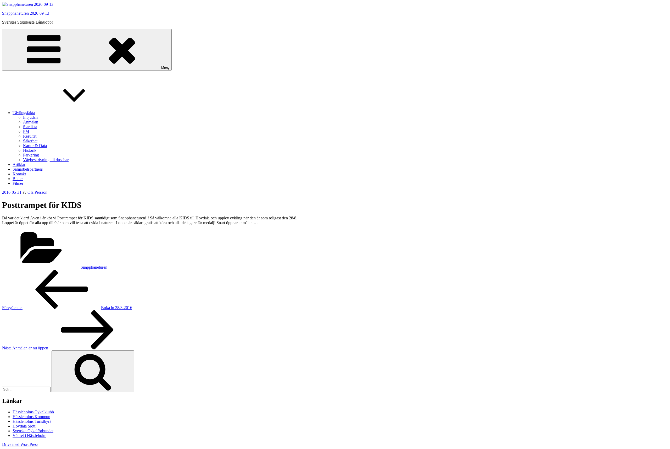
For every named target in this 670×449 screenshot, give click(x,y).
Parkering (31, 155)
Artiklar (19, 164)
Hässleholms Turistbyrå (32, 421)
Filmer (18, 183)
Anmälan (30, 122)
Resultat (29, 136)
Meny (165, 68)
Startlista (30, 127)
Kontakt (19, 174)
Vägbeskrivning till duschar (46, 160)
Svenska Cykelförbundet (33, 431)
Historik (29, 150)
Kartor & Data (35, 145)
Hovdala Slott (24, 426)
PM (26, 131)
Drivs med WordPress (20, 444)
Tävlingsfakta (24, 112)
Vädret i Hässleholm (29, 435)
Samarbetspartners (28, 169)
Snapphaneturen (94, 267)
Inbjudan (30, 117)
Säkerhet (30, 141)
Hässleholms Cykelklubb (33, 412)
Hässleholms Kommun (31, 416)
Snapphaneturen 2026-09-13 (25, 13)
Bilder (18, 178)
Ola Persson (37, 192)
